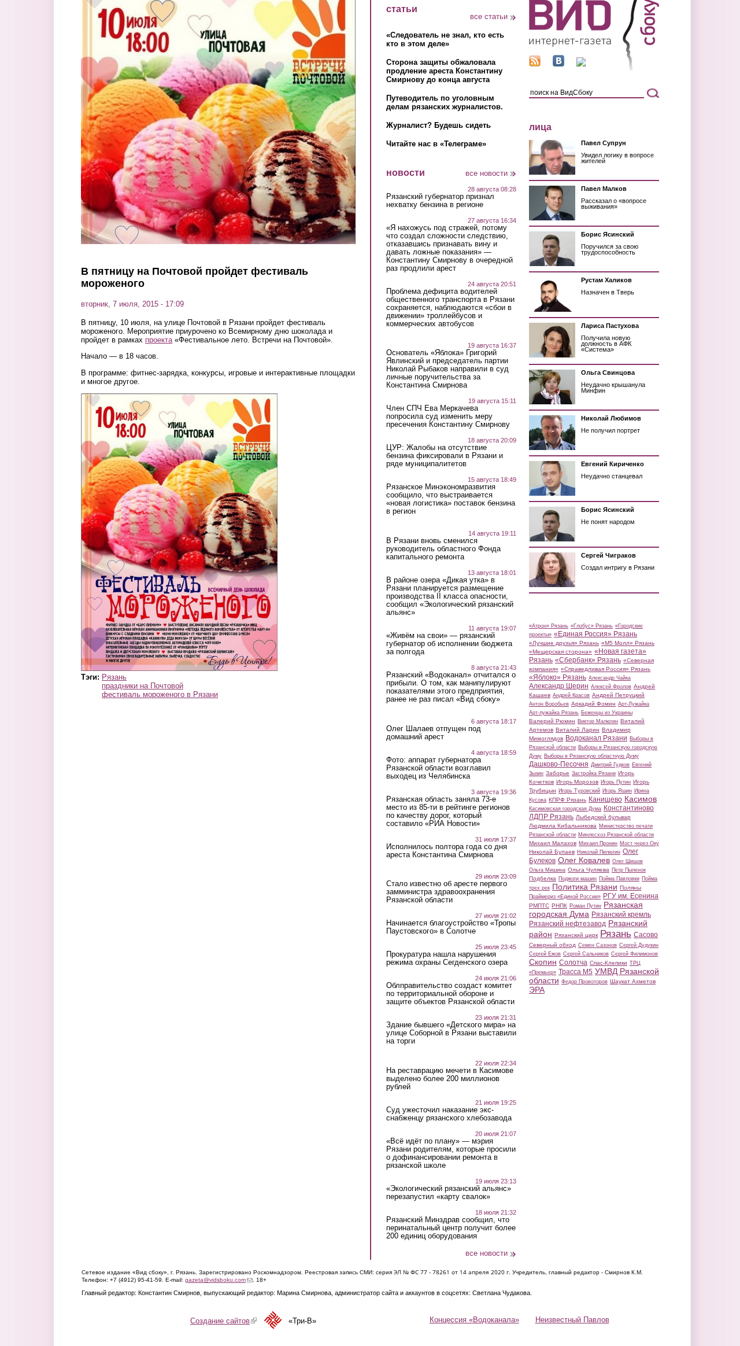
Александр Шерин (559, 686)
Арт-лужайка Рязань (554, 713)
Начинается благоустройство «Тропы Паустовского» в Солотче (451, 927)
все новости (486, 173)
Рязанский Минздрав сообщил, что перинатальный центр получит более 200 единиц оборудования (451, 1228)
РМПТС (539, 905)
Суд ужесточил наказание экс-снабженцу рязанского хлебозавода (449, 1114)
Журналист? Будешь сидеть (438, 125)
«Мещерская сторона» (560, 651)
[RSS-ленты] (535, 64)
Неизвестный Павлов (572, 1319)
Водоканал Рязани (596, 738)
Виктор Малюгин (598, 721)
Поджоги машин (577, 879)
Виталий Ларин (578, 730)
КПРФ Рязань (567, 799)
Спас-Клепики (608, 963)
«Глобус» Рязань (592, 626)
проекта (158, 339)
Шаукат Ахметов (633, 981)
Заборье (557, 773)
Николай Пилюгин (598, 852)
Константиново (629, 808)
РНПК (559, 905)
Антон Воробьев (549, 704)
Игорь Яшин (617, 791)
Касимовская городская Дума (565, 809)
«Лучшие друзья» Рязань (564, 643)
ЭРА (537, 989)
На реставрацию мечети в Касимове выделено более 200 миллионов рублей (449, 1079)
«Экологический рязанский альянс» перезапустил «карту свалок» (448, 1193)
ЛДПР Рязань (551, 817)
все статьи (489, 16)
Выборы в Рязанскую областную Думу (591, 756)
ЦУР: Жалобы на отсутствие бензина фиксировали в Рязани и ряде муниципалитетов (444, 456)
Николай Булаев (552, 852)
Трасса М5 (575, 972)
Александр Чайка (610, 678)
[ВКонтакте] (558, 64)
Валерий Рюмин (552, 721)
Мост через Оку (639, 843)
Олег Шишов (627, 861)
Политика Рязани (584, 886)
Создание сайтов (223, 1321)
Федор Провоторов (584, 981)
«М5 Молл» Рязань (627, 643)
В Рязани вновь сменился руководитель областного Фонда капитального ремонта (443, 549)
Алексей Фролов (611, 686)
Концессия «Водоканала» (474, 1319)
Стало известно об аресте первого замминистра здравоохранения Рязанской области (446, 892)
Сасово (646, 935)
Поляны (630, 887)
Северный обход (552, 945)
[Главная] (594, 68)
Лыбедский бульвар (603, 817)
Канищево (605, 799)
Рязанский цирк (576, 935)
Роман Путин (585, 906)
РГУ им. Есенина (630, 896)
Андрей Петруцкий (618, 695)
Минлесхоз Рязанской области (616, 835)
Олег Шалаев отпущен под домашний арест (433, 733)
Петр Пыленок (629, 870)
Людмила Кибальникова (563, 826)
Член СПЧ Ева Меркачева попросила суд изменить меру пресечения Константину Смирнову (448, 416)
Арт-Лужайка (633, 704)
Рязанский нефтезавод (567, 924)
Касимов (640, 798)
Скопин (543, 962)
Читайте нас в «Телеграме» (436, 143)
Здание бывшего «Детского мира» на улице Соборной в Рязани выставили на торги (451, 1033)
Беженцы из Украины (606, 713)
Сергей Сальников (586, 954)
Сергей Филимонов (634, 954)
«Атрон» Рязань (548, 626)
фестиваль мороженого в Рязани (160, 694)
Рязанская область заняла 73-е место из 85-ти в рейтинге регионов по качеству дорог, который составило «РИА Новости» (448, 811)
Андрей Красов (571, 695)
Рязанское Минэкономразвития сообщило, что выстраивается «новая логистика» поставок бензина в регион (450, 499)
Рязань (114, 677)
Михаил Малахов (552, 843)
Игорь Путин (616, 782)
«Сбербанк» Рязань (588, 660)
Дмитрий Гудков (610, 765)
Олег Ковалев (584, 860)
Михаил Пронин (598, 843)
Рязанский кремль (621, 914)
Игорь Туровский (579, 791)
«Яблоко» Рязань (557, 677)
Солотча (573, 962)
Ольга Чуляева (588, 869)
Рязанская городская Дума (586, 909)
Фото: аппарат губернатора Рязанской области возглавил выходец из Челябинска (438, 768)
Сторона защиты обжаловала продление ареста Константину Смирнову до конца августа (444, 71)
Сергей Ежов (545, 954)
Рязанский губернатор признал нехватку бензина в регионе (440, 201)
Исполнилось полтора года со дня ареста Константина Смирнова (446, 851)
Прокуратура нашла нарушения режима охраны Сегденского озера (447, 958)
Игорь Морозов (577, 782)
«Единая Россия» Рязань (595, 634)
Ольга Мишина (547, 870)
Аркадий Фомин (593, 703)
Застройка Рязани (594, 773)
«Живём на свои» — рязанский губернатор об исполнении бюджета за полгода (449, 644)
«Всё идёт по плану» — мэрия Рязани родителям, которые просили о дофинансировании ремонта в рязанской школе (451, 1153)
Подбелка (542, 878)
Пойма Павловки (619, 879)
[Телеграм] (581, 64)
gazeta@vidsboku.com (219, 1280)
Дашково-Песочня (559, 764)
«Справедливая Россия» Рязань (605, 669)
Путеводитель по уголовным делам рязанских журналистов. (444, 102)
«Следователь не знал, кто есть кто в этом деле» (445, 39)
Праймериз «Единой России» (565, 896)
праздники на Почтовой (142, 685)
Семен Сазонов (597, 945)
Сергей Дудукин (638, 945)
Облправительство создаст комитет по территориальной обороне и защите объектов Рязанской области (450, 994)
